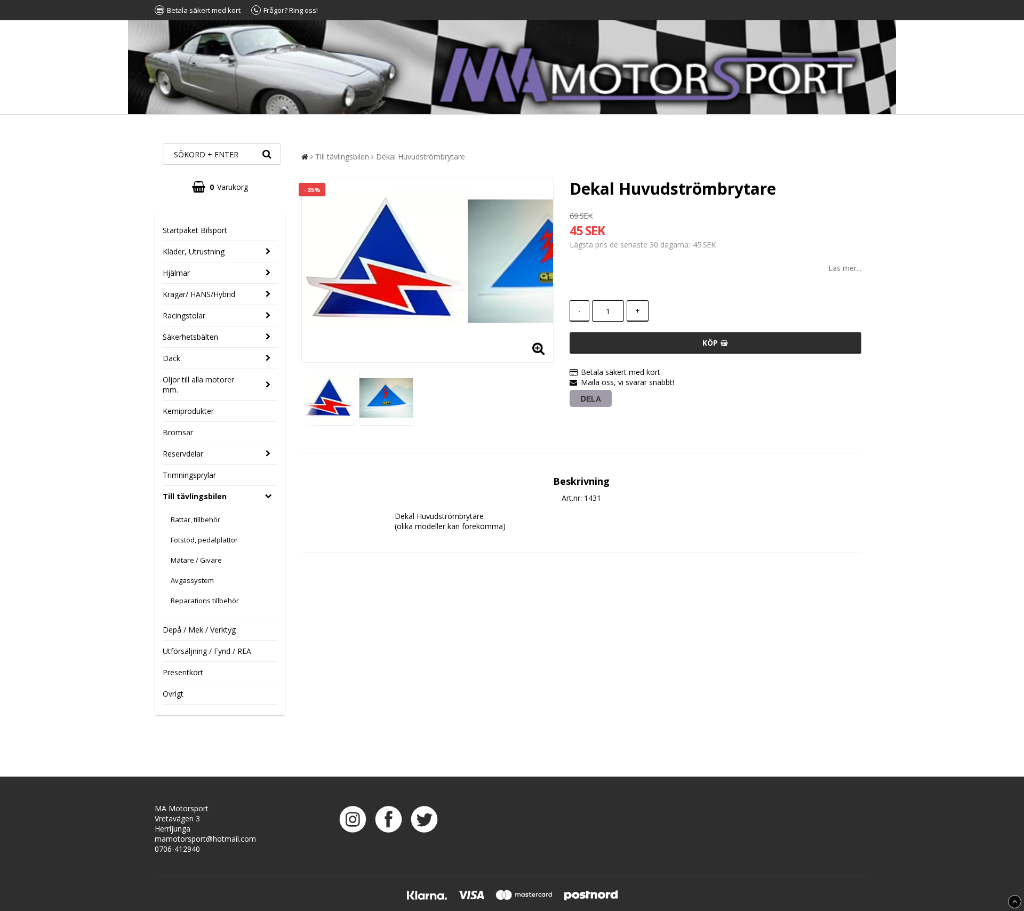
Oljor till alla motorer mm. (198, 384)
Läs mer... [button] (844, 268)
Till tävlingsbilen (195, 496)
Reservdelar (183, 454)
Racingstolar (184, 315)
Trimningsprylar (189, 475)
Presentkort (183, 672)
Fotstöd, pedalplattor (204, 540)
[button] (220, 186)
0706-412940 (177, 849)
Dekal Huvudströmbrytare (420, 156)
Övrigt (173, 694)
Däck (171, 358)
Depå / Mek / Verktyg (199, 630)
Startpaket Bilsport (195, 230)
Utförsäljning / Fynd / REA (207, 651)
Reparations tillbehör (205, 600)
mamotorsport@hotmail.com (205, 839)
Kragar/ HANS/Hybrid (199, 294)
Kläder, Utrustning (194, 251)
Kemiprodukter (188, 411)
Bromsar (178, 432)
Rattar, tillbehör (195, 519)
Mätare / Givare (196, 560)
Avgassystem (192, 580)
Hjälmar (176, 273)
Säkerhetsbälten (190, 337)
